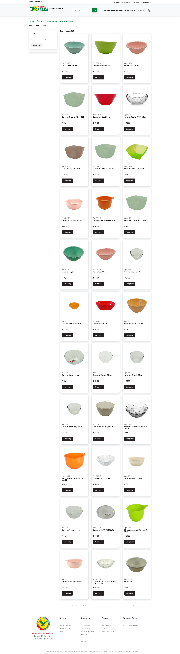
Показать (36, 45)
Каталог (32, 21)
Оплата (104, 628)
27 (134, 606)
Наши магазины (65, 625)
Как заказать (106, 625)
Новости (63, 631)
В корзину (67, 77)
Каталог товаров (55, 8)
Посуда (39, 21)
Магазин (107, 10)
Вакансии (114, 10)
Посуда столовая (51, 21)
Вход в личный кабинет (131, 625)
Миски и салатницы (66, 21)
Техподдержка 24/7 (108, 631)
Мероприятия (124, 10)
